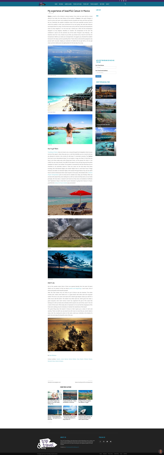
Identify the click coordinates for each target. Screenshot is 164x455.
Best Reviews (51, 414)
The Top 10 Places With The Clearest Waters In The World (106, 138)
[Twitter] (124, 1)
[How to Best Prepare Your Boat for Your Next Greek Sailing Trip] (55, 395)
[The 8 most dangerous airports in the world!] (105, 106)
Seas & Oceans (51, 399)
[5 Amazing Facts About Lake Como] (105, 120)
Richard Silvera (88, 359)
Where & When (68, 4)
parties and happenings (75, 288)
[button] (125, 4)
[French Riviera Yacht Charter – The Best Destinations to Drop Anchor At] (70, 410)
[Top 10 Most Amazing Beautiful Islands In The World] (105, 149)
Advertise (125, 453)
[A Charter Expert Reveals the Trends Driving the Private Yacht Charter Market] (85, 410)
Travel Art (86, 4)
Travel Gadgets (94, 4)
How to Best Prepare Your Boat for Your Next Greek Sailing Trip (54, 402)
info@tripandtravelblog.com (72, 447)
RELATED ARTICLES (54, 387)
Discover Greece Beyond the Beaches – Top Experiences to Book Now (54, 417)
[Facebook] (120, 1)
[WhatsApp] (58, 374)
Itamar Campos (59, 361)
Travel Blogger (99, 97)
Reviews (61, 4)
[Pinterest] (55, 374)
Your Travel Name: (99, 65)
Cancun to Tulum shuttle (61, 183)
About (107, 4)
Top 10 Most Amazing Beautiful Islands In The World (105, 152)
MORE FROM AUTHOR (65, 387)
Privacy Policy (110, 453)
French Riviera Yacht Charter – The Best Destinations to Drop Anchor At (69, 417)
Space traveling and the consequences (83, 382)
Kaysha (58, 359)
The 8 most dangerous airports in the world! (105, 110)
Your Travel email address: (101, 70)
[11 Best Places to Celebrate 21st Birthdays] (105, 92)
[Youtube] (126, 1)
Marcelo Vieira (51, 361)
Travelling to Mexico (53, 152)
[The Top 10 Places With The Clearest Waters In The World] (105, 135)
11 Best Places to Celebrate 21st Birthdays (105, 96)
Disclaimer (105, 453)
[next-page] (50, 422)
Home (56, 4)
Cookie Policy (116, 453)
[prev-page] (48, 422)
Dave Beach (80, 359)
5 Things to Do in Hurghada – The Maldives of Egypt (84, 401)
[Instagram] (122, 1)
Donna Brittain (72, 359)
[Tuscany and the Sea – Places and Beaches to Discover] (70, 395)
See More (102, 4)
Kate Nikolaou (52, 355)
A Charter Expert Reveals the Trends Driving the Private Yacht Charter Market (85, 417)
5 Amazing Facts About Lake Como (103, 124)
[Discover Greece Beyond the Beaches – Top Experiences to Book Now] (55, 410)
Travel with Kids (77, 4)
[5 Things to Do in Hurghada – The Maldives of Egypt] (85, 395)
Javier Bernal (64, 359)
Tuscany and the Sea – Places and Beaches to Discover (69, 401)
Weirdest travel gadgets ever (54, 382)
